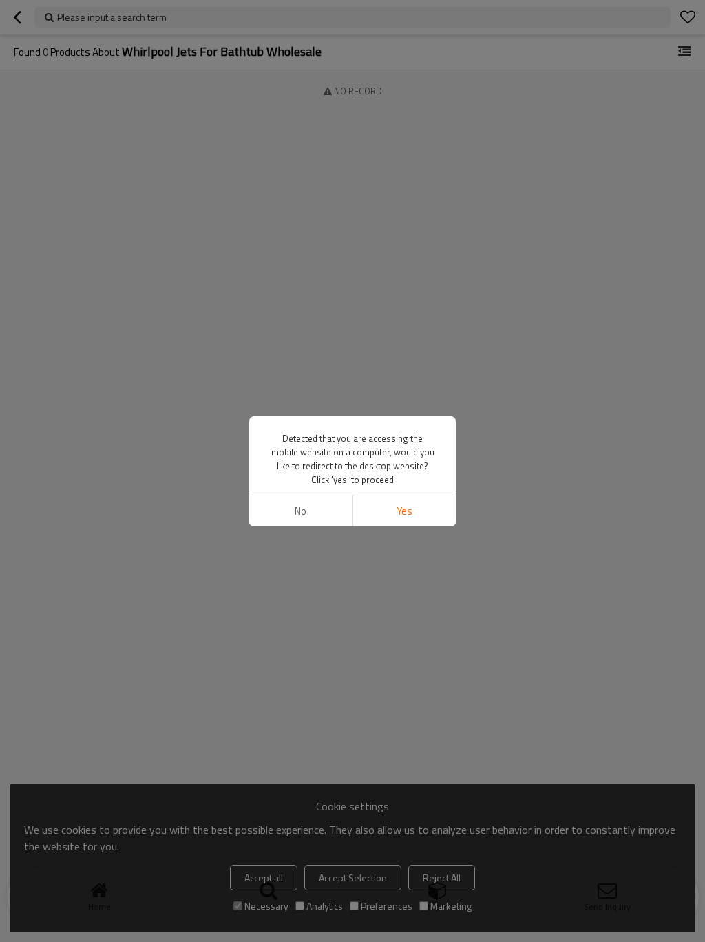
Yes (404, 511)
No (300, 511)
